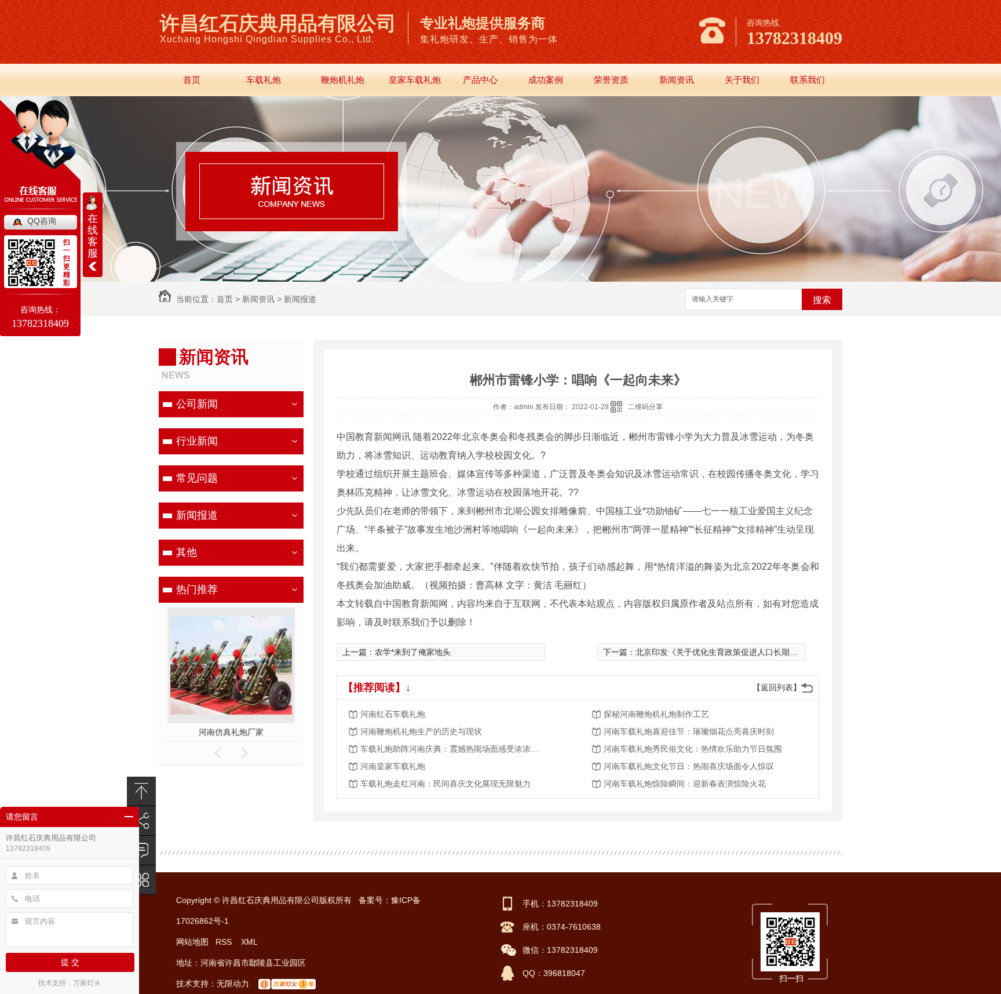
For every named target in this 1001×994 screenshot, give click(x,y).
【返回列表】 (776, 687)
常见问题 (197, 478)
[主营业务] (141, 880)
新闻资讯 (676, 80)
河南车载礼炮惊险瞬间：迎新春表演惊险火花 (685, 783)
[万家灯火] (288, 983)
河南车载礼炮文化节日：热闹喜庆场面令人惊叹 (689, 766)
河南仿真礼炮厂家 (231, 732)
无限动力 (233, 983)
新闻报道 (300, 299)
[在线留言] (141, 850)
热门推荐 (197, 589)
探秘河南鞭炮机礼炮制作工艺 (656, 714)
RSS (224, 941)
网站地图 (192, 941)
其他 (186, 552)
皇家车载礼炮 (415, 80)
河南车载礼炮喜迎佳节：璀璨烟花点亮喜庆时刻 (689, 731)
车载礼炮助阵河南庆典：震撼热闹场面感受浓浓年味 (453, 748)
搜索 (822, 300)
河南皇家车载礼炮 (392, 766)
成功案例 (545, 80)
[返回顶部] (141, 791)
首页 (191, 80)
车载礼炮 (263, 80)
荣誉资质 (611, 80)
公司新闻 (197, 404)
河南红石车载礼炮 (392, 714)
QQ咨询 (41, 220)
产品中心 (480, 80)
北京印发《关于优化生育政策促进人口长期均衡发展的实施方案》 (753, 652)
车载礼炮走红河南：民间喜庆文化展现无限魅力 (445, 783)
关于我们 (742, 80)
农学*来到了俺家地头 (413, 652)
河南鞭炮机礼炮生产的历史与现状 (421, 731)
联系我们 (807, 80)
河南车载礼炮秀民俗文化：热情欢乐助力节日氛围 (693, 748)
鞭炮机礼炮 (342, 80)
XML (250, 941)
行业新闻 (197, 441)
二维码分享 (645, 407)
